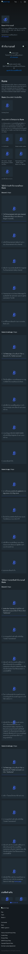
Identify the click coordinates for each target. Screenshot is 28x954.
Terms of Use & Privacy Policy (8, 932)
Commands (4, 922)
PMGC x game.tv (5, 927)
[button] (11, 902)
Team (2, 914)
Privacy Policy (4, 938)
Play (2, 912)
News (2, 925)
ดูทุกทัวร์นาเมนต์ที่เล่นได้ (14, 70)
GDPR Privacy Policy (6, 940)
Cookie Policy (4, 935)
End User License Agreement (8, 946)
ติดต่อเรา (3, 917)
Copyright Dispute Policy (7, 943)
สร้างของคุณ (5, 36)
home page (17, 881)
